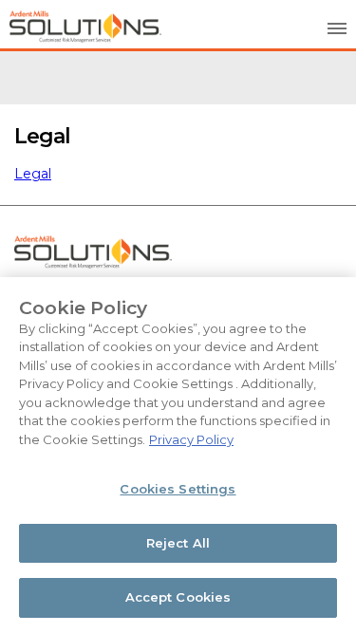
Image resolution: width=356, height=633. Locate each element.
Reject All (178, 542)
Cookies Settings (177, 488)
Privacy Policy (191, 439)
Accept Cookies (178, 597)
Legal (32, 173)
